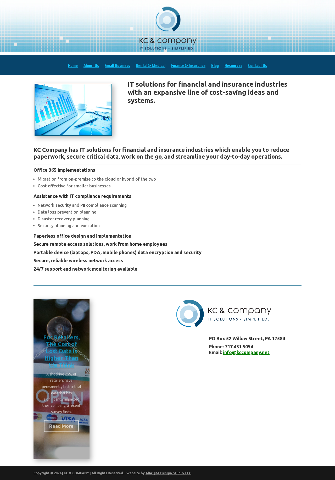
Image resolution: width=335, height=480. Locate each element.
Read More (61, 422)
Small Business (117, 66)
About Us (91, 66)
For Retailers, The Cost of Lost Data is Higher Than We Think (61, 347)
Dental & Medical (150, 66)
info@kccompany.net (246, 352)
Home (73, 66)
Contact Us (257, 66)
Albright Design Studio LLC (168, 473)
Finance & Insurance (188, 66)
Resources (233, 66)
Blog (215, 66)
